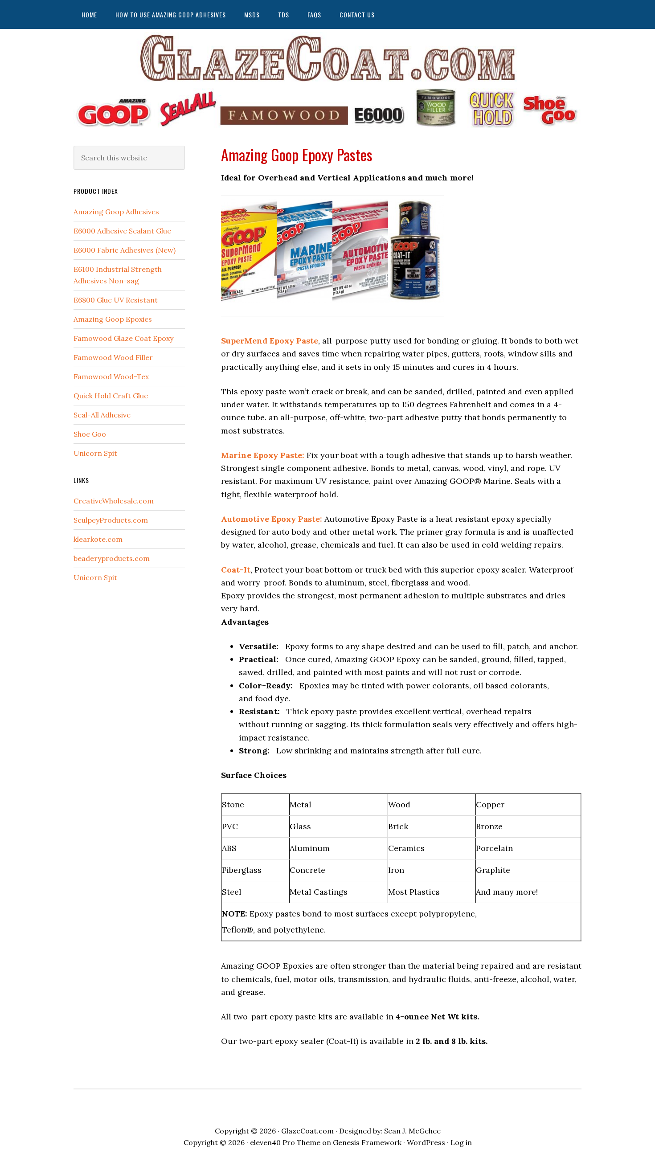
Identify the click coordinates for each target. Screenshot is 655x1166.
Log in (461, 1142)
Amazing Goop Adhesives (116, 211)
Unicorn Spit (95, 453)
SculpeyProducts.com (111, 519)
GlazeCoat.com (307, 1130)
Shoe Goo (90, 434)
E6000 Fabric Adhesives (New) (125, 249)
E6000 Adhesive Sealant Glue (122, 230)
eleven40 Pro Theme (285, 1142)
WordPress (426, 1142)
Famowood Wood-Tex (111, 376)
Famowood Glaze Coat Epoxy (123, 338)
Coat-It (235, 570)
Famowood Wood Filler (113, 357)
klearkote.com (98, 539)
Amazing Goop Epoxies (113, 319)
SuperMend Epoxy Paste (269, 340)
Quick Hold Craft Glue (111, 395)
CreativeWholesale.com (114, 500)
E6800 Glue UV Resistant (116, 299)
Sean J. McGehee (412, 1130)
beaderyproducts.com (112, 558)
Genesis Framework (367, 1142)
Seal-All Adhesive (102, 414)
